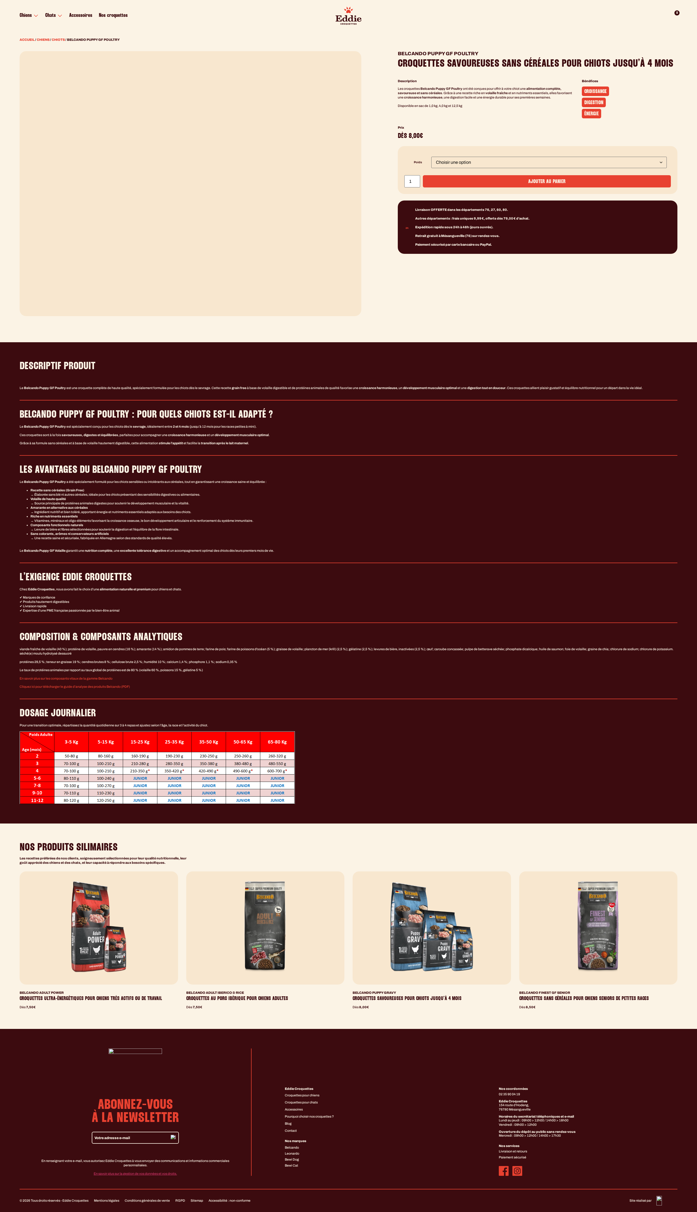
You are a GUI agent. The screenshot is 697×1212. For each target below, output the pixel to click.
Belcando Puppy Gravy (374, 993)
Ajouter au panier (546, 182)
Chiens (43, 40)
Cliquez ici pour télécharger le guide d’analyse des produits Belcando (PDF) (75, 687)
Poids (418, 162)
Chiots (58, 40)
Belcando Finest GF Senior (544, 993)
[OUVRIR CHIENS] (36, 15)
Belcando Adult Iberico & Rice (215, 993)
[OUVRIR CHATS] (60, 15)
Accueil (27, 40)
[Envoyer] (173, 1138)
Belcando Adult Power (42, 993)
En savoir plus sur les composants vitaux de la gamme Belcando (66, 678)
